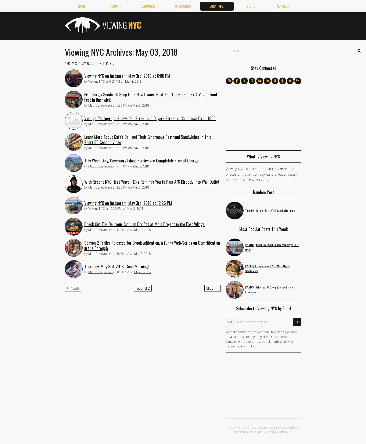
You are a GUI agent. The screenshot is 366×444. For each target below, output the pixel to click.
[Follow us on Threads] (252, 81)
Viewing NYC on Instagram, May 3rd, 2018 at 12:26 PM (128, 203)
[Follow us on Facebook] (236, 81)
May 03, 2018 (90, 63)
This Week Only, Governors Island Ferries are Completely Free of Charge (141, 160)
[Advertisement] (224, 25)
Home (81, 6)
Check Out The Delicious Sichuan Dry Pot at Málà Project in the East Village (144, 224)
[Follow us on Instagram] (229, 81)
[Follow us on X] (244, 81)
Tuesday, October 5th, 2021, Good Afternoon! (270, 210)
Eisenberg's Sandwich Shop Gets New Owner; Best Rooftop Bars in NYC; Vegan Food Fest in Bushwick (150, 97)
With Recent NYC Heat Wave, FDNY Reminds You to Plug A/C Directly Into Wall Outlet (151, 182)
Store (250, 6)
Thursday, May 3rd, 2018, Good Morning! (116, 266)
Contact (283, 6)
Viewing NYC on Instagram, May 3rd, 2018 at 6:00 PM (127, 76)
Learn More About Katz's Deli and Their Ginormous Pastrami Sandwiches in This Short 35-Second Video (147, 139)
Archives (216, 6)
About (114, 6)
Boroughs (148, 6)
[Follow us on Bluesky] (259, 81)
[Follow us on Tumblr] (282, 81)
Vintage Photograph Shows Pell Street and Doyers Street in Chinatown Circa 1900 (150, 118)
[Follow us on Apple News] (290, 81)
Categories (183, 6)
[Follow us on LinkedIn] (267, 81)
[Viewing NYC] (102, 25)
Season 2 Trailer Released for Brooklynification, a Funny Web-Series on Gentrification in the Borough (152, 245)
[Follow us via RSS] (297, 81)
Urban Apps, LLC (258, 432)
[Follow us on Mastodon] (275, 81)
